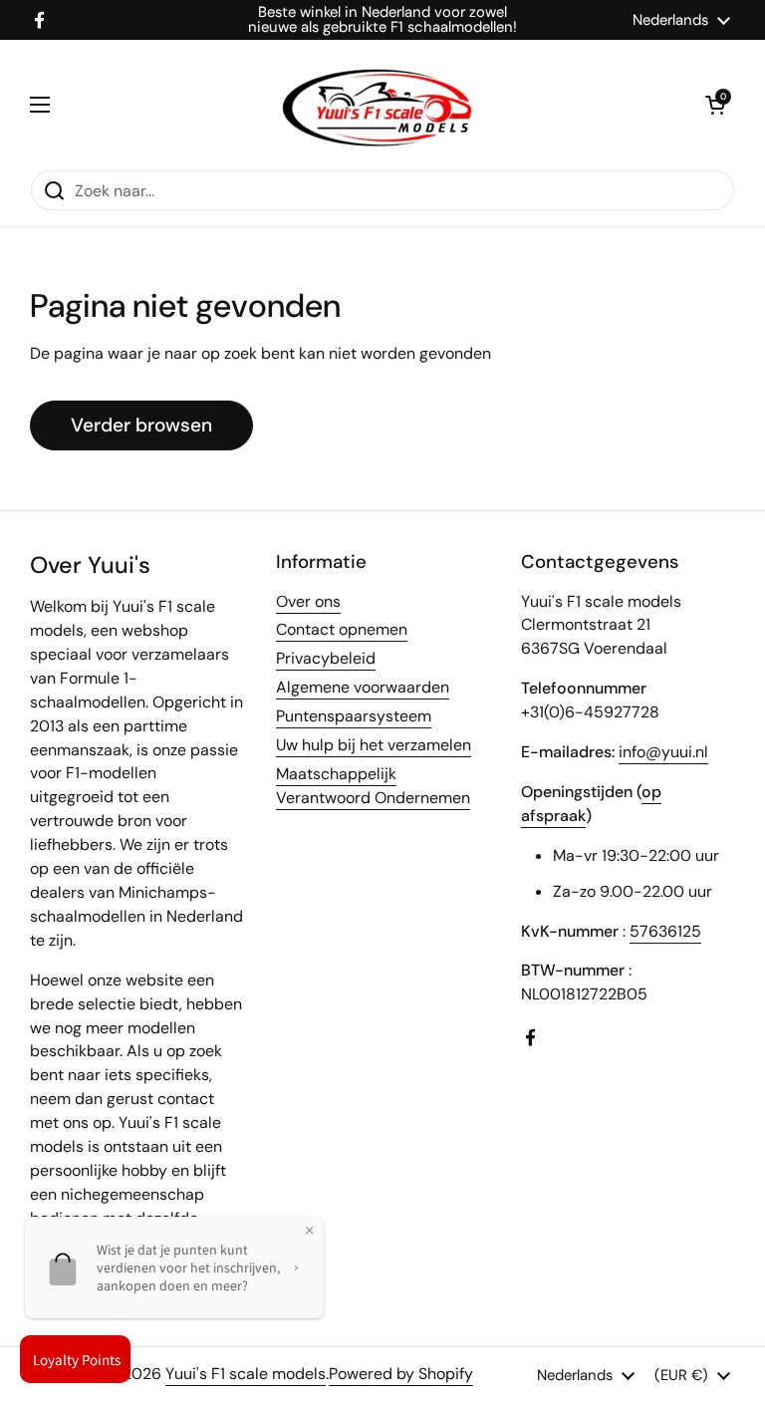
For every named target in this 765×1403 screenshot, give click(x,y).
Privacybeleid (326, 658)
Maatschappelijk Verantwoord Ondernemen (373, 785)
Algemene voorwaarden (362, 687)
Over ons (308, 601)
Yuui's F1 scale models (245, 1373)
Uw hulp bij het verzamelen (373, 744)
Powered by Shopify (401, 1373)
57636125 (665, 931)
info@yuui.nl (663, 751)
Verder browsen (141, 425)
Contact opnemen (341, 629)
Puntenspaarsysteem (353, 715)
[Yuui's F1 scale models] (377, 104)
